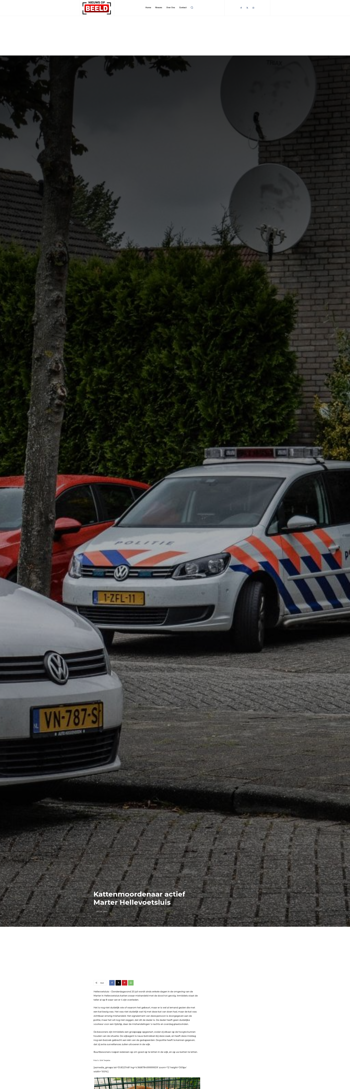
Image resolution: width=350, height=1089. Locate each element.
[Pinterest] (124, 983)
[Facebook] (241, 7)
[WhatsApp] (131, 983)
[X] (118, 983)
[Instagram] (253, 7)
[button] (191, 7)
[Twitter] (247, 7)
